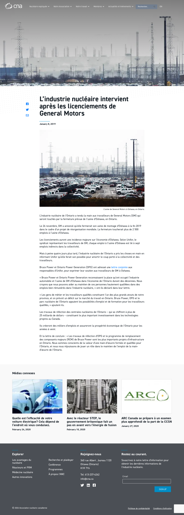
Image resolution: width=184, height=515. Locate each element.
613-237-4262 (92, 474)
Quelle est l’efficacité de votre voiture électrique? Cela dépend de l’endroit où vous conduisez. (35, 421)
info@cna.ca (86, 479)
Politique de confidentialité (139, 508)
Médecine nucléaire (22, 472)
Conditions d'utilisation (162, 508)
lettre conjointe (119, 267)
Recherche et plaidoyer (61, 460)
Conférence (55, 464)
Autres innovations (22, 477)
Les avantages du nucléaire (21, 461)
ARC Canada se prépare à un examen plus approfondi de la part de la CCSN (146, 420)
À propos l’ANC (56, 474)
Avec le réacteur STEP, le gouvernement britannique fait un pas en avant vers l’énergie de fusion (92, 421)
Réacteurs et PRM (22, 467)
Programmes (56, 469)
